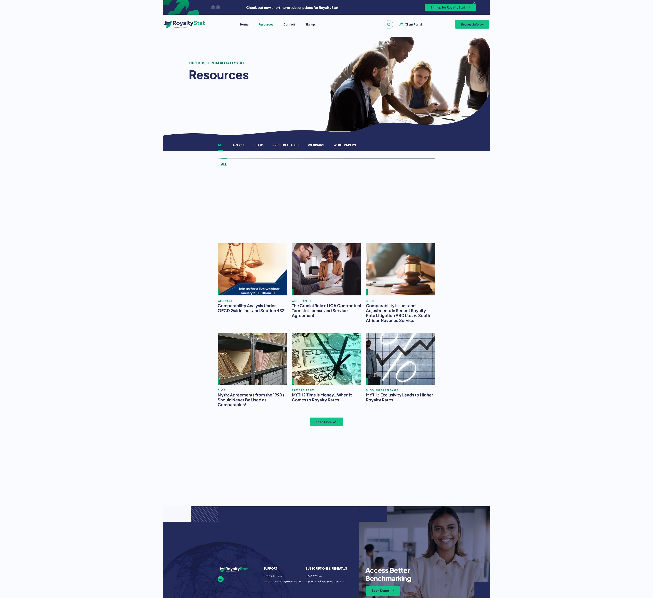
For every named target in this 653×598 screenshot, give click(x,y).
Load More (324, 421)
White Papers (344, 144)
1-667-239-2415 (272, 575)
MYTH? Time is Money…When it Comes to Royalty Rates (322, 397)
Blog (258, 144)
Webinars (316, 144)
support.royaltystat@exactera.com (283, 581)
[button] (389, 24)
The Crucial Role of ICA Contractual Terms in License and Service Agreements (326, 310)
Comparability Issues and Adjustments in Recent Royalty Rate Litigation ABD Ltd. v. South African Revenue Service (398, 312)
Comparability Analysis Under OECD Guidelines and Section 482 (251, 308)
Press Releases (285, 144)
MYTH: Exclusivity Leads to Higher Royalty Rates (399, 397)
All (220, 144)
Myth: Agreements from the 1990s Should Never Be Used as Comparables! (251, 399)
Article (238, 144)
